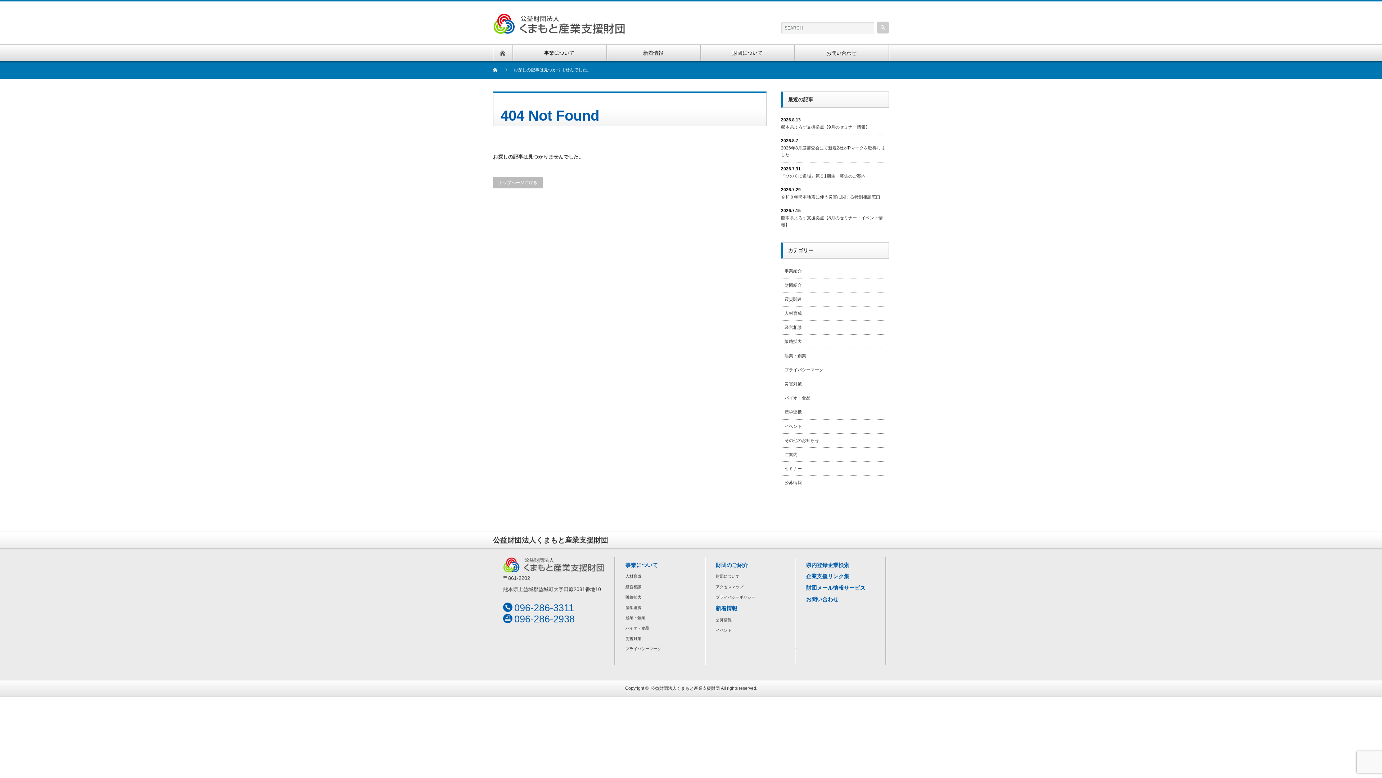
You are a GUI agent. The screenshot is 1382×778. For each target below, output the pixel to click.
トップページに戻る (517, 182)
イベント (793, 426)
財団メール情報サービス (836, 588)
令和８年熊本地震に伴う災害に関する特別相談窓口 (830, 197)
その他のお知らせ (802, 440)
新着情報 (726, 608)
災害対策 (793, 383)
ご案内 (791, 454)
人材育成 (793, 313)
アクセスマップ (730, 587)
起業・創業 (795, 355)
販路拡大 (793, 341)
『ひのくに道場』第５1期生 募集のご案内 (823, 176)
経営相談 (793, 327)
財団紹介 (793, 285)
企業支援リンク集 (827, 576)
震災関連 (793, 299)
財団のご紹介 (732, 565)
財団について (728, 576)
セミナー (793, 468)
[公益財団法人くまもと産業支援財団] (559, 17)
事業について (641, 565)
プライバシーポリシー (735, 597)
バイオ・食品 (797, 398)
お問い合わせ (822, 599)
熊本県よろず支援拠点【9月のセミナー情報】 (825, 127)
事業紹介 (793, 270)
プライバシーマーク (804, 369)
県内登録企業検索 (827, 565)
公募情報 (793, 482)
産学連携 (793, 412)
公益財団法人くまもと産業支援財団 (685, 688)
